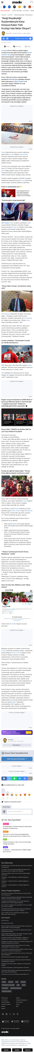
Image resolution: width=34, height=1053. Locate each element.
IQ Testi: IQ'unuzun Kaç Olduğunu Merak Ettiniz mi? (15, 974)
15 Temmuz (13, 576)
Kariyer (18, 998)
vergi (23, 180)
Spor (5, 839)
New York (6, 450)
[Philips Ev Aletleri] (4, 7)
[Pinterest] (17, 1014)
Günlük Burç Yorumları (8, 985)
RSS (17, 1006)
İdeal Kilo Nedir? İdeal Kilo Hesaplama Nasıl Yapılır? (15, 957)
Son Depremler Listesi (7, 923)
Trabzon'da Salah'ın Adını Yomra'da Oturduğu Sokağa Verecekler (17, 843)
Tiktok (23, 985)
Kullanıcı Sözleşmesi (21, 1000)
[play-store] (16, 1021)
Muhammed (28, 511)
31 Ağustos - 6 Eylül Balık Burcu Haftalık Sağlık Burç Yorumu (17, 850)
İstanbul (7, 314)
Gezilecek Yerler (6, 991)
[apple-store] (6, 1021)
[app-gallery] (26, 1021)
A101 (18, 985)
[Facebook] (6, 1014)
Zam (17, 982)
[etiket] (3, 190)
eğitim (14, 702)
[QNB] (19, 7)
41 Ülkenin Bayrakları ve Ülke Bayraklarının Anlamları (15, 967)
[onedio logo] (16, 1032)
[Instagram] (2, 1014)
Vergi (9, 55)
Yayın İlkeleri (19, 1002)
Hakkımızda (4, 998)
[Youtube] (13, 1014)
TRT (2, 515)
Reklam (3, 1006)
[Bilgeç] (29, 7)
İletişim (3, 1008)
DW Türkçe (5, 223)
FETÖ (25, 462)
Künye (18, 1004)
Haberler (3, 15)
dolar (3, 170)
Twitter (13, 624)
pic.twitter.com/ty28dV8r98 (22, 570)
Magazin (6, 824)
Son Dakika (5, 988)
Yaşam (5, 847)
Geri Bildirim (4, 1000)
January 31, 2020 (26, 439)
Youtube (23, 982)
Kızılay (3, 50)
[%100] (14, 7)
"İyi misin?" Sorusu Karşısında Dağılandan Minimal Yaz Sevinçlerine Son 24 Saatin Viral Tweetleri (16, 835)
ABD (10, 79)
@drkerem (4, 562)
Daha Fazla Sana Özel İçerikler (16, 759)
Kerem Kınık (24, 154)
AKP (2, 373)
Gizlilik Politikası (5, 1002)
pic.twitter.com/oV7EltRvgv (10, 437)
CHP (2, 314)
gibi (7, 375)
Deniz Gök (18, 33)
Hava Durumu (5, 920)
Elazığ (3, 152)
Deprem (11, 982)
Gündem (10, 15)
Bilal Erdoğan (18, 81)
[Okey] (9, 7)
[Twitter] (10, 1014)
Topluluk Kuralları (6, 1004)
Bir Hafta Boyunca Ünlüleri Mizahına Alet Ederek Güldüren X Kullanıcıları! (17, 827)
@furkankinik (25, 562)
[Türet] (24, 7)
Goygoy (6, 831)
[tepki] (3, 795)
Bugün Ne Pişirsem (16, 988)
